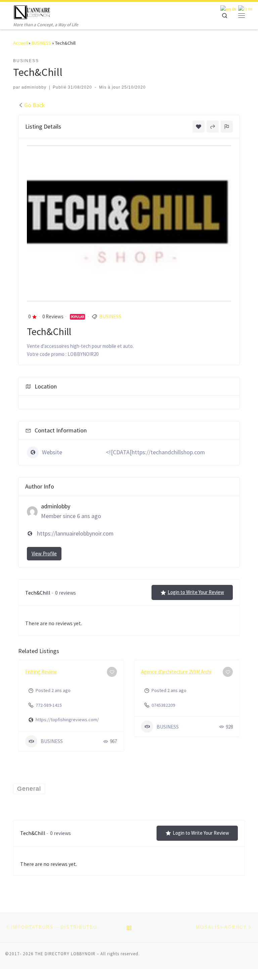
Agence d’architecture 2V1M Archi (176, 671)
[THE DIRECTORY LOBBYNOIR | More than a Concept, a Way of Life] (32, 11)
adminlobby (34, 87)
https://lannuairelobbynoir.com (75, 533)
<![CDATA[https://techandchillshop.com (155, 452)
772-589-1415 (49, 705)
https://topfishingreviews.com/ (67, 720)
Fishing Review (41, 671)
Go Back (34, 105)
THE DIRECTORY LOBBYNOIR (65, 954)
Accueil (20, 43)
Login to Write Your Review (196, 592)
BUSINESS (41, 43)
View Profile (44, 553)
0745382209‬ (163, 705)
